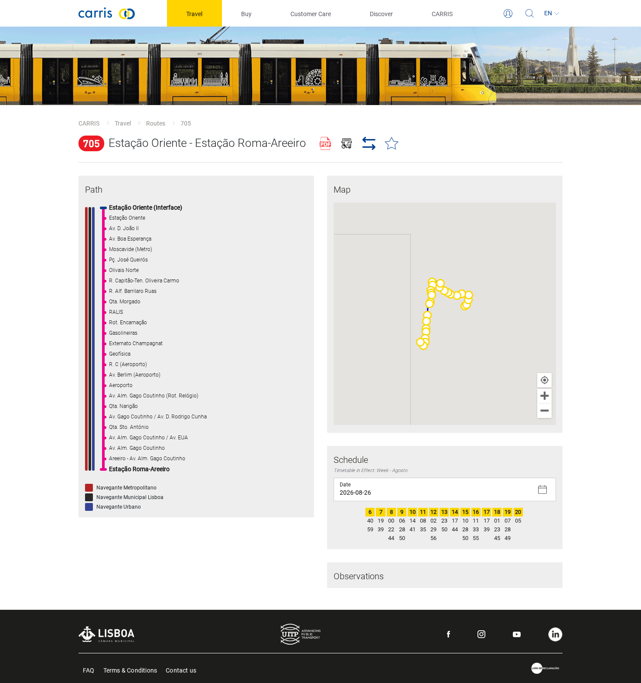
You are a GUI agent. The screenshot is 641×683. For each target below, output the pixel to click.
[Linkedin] (555, 634)
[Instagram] (481, 634)
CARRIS (88, 123)
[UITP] (300, 634)
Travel (123, 123)
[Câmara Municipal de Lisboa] (106, 634)
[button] (466, 304)
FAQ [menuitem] (89, 670)
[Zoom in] (544, 396)
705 (186, 123)
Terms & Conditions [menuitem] (130, 670)
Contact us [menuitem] (181, 670)
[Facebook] (448, 634)
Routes (155, 123)
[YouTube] (517, 634)
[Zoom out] (544, 411)
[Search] (530, 13)
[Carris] (106, 13)
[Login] (508, 13)
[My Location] (544, 380)
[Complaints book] (545, 668)
